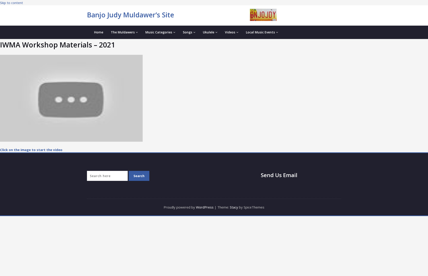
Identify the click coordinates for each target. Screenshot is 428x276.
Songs (187, 32)
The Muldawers (123, 32)
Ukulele (208, 32)
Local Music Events (260, 32)
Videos (230, 32)
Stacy (234, 207)
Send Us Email (279, 175)
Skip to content (11, 2)
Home (98, 32)
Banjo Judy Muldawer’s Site (130, 14)
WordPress (205, 207)
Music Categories (158, 32)
